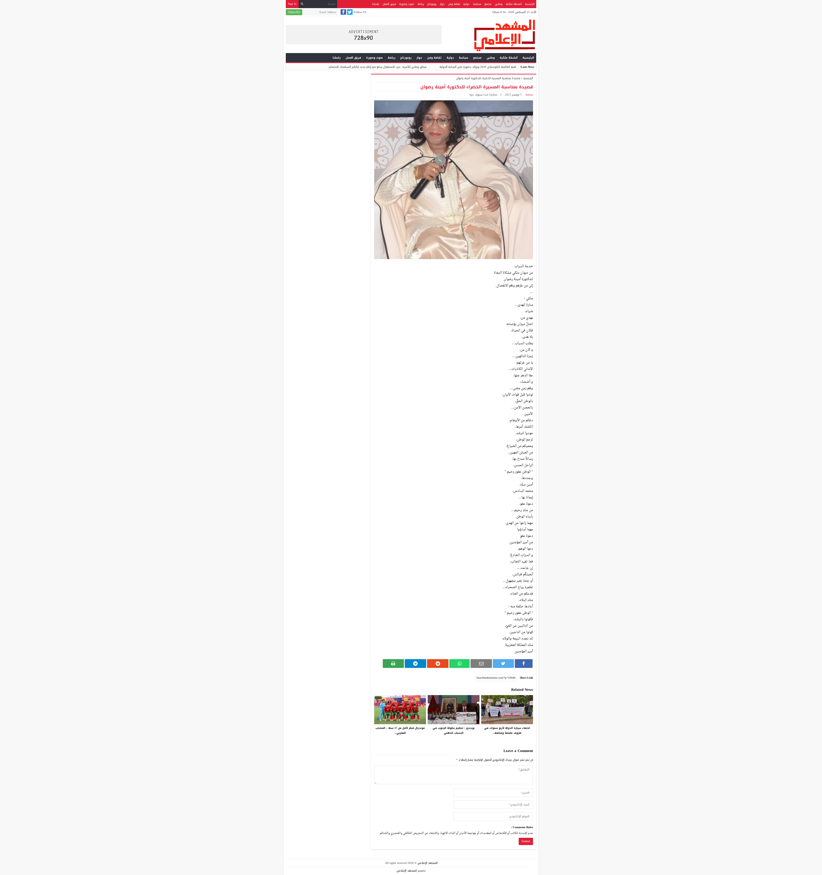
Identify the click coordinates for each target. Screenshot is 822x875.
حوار (442, 4)
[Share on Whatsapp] (459, 663)
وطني (498, 4)
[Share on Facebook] (524, 663)
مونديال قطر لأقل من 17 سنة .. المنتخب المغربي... (400, 730)
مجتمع (487, 4)
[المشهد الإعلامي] (489, 35)
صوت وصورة (406, 4)
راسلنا (375, 4)
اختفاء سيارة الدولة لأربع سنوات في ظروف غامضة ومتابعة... (507, 730)
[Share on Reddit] (437, 663)
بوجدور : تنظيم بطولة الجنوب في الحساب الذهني (454, 730)
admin (529, 94)
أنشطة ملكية (514, 4)
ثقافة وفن (454, 4)
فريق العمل (389, 4)
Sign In (292, 3)
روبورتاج (431, 4)
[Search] (302, 4)
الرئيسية (530, 4)
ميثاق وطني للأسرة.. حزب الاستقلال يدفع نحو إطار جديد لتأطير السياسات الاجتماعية (447, 67)
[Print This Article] (393, 663)
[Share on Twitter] (503, 663)
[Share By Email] (481, 663)
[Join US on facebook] (343, 12)
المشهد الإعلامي (427, 863)
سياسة (477, 4)
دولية (466, 4)
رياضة (420, 4)
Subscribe (294, 12)
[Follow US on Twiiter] (349, 12)
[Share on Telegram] (415, 663)
